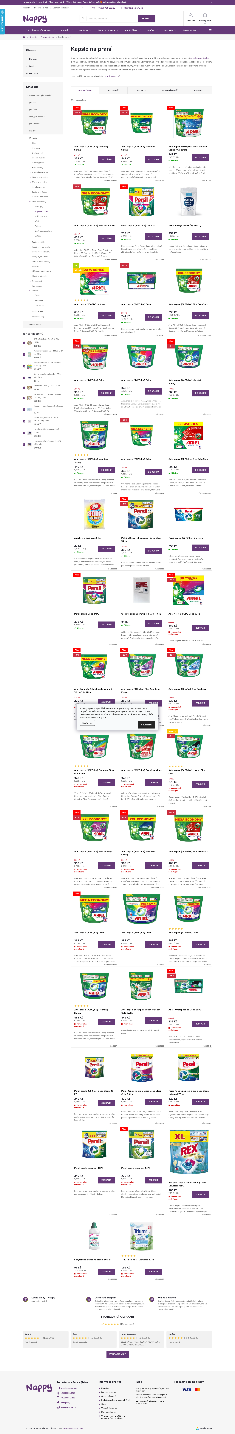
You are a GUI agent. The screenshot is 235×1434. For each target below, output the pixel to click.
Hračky (32, 131)
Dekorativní (39, 305)
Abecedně (198, 90)
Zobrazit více (117, 1354)
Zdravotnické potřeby (41, 261)
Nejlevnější (113, 90)
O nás (103, 1404)
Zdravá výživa (35, 324)
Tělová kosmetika (39, 182)
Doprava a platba (41, 8)
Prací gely (39, 206)
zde (104, 717)
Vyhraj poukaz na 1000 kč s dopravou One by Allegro (113, 1417)
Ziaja (34, 143)
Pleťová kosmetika (39, 177)
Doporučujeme (85, 90)
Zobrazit (200, 628)
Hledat (146, 18)
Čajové (37, 295)
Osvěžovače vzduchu (41, 252)
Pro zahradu (37, 286)
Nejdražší (141, 90)
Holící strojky (37, 167)
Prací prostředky (39, 201)
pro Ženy (33, 109)
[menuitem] (40, 30)
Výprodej (36, 148)
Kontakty (26, 8)
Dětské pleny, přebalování (40, 95)
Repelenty (36, 266)
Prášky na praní (41, 216)
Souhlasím (146, 724)
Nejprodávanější (169, 90)
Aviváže (38, 226)
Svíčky (35, 290)
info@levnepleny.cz (69, 1388)
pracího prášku (112, 76)
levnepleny (65, 1402)
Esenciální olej (38, 316)
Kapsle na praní (41, 211)
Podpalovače (37, 311)
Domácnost (37, 281)
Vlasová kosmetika (40, 172)
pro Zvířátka (34, 123)
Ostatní (38, 236)
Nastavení (87, 722)
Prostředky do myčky (41, 247)
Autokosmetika (38, 187)
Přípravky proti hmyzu (41, 271)
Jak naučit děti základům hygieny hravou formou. (150, 1402)
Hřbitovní (39, 300)
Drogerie (33, 138)
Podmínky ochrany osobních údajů (116, 1400)
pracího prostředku (199, 58)
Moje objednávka (108, 1412)
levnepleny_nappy (68, 1407)
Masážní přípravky (39, 276)
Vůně (37, 221)
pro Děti (32, 102)
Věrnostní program (109, 1408)
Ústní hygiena (38, 162)
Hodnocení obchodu (117, 1317)
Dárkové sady (38, 153)
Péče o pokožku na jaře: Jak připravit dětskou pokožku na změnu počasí (151, 1395)
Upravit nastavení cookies (73, 1428)
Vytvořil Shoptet (206, 1428)
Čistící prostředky (39, 192)
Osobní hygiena (38, 158)
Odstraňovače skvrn (43, 231)
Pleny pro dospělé (36, 116)
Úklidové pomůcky (40, 196)
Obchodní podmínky (61, 8)
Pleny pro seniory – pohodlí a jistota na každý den (152, 1389)
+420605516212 (68, 1393)
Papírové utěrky (38, 242)
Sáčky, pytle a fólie (40, 256)
